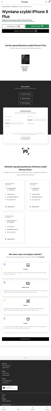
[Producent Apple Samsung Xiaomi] (14, 123)
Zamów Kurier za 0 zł (25, 339)
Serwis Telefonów (6, 6)
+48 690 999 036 (36, 194)
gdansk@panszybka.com (12, 229)
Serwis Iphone (14, 6)
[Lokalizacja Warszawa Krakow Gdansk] (37, 120)
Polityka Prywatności (6, 401)
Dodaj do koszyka (25, 54)
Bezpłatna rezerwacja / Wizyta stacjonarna (24, 31)
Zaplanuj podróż (10, 206)
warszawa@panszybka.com (13, 197)
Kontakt (3, 395)
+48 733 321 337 (10, 226)
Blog (3, 397)
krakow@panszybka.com (37, 197)
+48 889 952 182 (11, 194)
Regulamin (4, 399)
